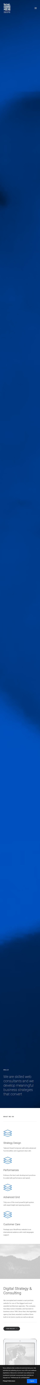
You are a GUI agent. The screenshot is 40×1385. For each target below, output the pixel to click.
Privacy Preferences (9, 1381)
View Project (10, 1328)
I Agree (32, 1381)
